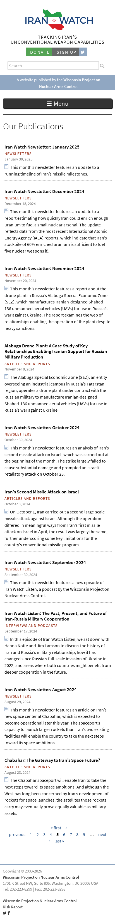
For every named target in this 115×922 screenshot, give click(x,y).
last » (59, 841)
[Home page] (57, 28)
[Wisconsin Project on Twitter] (83, 52)
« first (56, 828)
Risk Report (13, 907)
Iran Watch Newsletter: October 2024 (42, 427)
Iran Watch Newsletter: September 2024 (45, 562)
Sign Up (67, 52)
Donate (40, 52)
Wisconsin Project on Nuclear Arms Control (41, 877)
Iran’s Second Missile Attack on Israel (41, 492)
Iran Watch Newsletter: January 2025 (42, 147)
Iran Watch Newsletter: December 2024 (44, 191)
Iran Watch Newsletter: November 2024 (44, 268)
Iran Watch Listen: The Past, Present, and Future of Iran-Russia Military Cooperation (55, 616)
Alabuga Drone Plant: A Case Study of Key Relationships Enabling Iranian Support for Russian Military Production (55, 351)
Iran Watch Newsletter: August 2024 (40, 689)
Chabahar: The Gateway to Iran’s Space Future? (52, 760)
